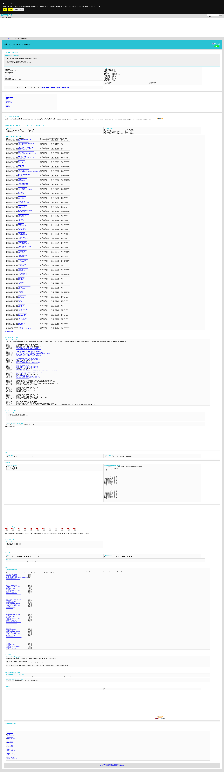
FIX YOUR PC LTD (21, 237)
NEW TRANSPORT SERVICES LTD (24, 246)
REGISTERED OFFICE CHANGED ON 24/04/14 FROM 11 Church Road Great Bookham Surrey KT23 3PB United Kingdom (37, 370)
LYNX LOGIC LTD (21, 317)
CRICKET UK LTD (21, 277)
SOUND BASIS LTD (21, 179)
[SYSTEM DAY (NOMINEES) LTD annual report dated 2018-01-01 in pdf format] (39, 529)
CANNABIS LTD (10, 753)
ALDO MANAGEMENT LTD (23, 259)
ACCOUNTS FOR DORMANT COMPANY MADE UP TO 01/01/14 (27, 367)
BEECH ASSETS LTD (22, 251)
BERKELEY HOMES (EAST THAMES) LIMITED (13, 586)
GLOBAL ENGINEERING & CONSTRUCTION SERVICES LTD (29, 171)
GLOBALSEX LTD (21, 292)
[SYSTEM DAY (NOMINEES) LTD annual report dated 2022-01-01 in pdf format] (76, 529)
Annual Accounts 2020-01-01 (64, 531)
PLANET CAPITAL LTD (22, 295)
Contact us (102, 765)
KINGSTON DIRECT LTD (22, 178)
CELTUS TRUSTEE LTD (45, 87)
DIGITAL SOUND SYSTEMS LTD (24, 174)
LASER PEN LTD (21, 269)
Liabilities (8, 98)
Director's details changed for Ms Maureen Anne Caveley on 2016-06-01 (28, 362)
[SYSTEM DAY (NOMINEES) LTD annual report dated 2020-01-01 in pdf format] (64, 529)
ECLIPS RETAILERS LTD (22, 188)
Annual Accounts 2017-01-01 (33, 531)
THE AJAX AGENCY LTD (22, 313)
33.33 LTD (20, 296)
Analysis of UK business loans (118, 765)
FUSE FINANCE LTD (21, 248)
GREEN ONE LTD (21, 230)
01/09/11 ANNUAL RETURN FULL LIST (22, 378)
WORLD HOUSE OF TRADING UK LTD (25, 189)
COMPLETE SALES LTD (22, 241)
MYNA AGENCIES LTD (22, 323)
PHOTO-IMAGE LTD (21, 266)
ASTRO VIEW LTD (21, 180)
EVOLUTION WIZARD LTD (22, 205)
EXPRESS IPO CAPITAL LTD (23, 142)
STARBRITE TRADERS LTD (23, 320)
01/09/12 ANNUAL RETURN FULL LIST (22, 375)
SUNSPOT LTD (21, 324)
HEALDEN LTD (20, 301)
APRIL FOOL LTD (21, 326)
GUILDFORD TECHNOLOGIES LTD (24, 286)
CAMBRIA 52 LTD (21, 220)
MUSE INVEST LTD (21, 161)
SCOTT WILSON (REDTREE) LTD (11, 578)
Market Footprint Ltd (111, 764)
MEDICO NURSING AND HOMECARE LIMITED (13, 579)
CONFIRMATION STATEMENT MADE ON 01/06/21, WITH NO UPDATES (28, 349)
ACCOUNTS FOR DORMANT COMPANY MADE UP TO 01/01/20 (27, 350)
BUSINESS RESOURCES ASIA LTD (13, 739)
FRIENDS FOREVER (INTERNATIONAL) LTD (26, 151)
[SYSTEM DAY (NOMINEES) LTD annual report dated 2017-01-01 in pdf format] (33, 529)
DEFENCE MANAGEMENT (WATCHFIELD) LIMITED (13, 590)
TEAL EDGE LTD (21, 224)
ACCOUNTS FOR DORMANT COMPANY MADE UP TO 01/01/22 (27, 348)
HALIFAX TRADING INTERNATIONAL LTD (25, 147)
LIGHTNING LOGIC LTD (22, 322)
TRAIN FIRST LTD (21, 304)
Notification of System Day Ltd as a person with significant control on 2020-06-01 (29, 352)
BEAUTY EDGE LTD (21, 160)
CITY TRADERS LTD (21, 265)
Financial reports (9, 103)
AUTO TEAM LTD (21, 152)
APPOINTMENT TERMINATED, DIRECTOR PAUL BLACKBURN (27, 363)
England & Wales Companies (10, 38)
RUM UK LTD (20, 283)
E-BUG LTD (20, 175)
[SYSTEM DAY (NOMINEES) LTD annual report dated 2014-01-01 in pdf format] (14, 529)
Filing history (8, 106)
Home (3, 38)
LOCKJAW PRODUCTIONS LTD (23, 202)
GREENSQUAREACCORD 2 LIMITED (11, 576)
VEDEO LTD (20, 284)
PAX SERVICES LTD (21, 229)
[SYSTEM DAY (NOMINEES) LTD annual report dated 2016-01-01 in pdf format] (27, 529)
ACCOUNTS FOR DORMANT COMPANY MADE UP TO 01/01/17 (27, 358)
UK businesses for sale (109, 765)
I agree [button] (5, 9)
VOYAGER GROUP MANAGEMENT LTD (25, 210)
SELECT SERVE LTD (22, 264)
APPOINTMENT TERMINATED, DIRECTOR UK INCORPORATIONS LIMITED (29, 372)
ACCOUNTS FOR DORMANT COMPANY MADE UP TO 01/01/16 (27, 364)
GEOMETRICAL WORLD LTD (23, 268)
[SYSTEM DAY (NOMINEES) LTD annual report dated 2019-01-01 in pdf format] (57, 529)
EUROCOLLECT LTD (21, 327)
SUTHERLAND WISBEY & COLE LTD (24, 148)
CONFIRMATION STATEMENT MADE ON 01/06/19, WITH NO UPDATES (28, 355)
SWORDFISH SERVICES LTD (23, 214)
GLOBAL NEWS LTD (21, 288)
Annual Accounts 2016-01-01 (27, 531)
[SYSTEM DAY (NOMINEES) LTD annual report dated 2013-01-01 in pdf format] (8, 529)
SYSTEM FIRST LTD (21, 162)
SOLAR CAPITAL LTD (22, 156)
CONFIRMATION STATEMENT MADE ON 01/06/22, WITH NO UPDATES (28, 347)
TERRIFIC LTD (20, 192)
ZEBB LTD (20, 306)
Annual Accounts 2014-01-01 (14, 531)
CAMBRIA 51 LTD (21, 223)
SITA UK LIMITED (8, 591)
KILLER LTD (20, 194)
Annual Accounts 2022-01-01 (76, 531)
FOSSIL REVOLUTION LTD (23, 183)
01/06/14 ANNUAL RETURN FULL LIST (22, 369)
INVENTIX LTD (20, 257)
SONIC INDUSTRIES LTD (22, 149)
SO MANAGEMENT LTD (22, 234)
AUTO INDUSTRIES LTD (22, 187)
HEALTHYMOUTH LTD (22, 196)
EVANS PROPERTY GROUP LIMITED (11, 574)
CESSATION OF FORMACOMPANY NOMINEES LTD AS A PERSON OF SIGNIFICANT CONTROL (33, 353)
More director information (9, 331)
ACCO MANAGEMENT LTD (23, 311)
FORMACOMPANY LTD (22, 319)
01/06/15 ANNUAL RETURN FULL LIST (22, 365)
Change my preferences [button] (18, 9)
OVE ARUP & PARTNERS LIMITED (11, 592)
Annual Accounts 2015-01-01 (20, 531)
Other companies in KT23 (9, 76)
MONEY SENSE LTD (21, 261)
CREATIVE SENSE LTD (22, 250)
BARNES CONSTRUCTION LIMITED (11, 585)
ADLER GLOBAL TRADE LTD (23, 273)
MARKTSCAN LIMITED (65, 87)
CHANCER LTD (21, 305)
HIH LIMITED (8, 587)
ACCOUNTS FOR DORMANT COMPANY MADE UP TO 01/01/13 (27, 371)
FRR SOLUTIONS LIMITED (23, 212)
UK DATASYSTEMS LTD (22, 260)
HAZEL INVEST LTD (21, 233)
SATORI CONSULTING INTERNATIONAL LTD (26, 143)
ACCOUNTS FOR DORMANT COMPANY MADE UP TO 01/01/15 (27, 366)
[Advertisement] (37, 28)
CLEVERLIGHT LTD (21, 197)
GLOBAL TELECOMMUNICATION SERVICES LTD (27, 153)
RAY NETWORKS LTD (22, 225)
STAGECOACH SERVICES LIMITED (11, 583)
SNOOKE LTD (20, 275)
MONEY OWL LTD (21, 167)
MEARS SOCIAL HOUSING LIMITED (11, 575)
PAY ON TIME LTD (21, 256)
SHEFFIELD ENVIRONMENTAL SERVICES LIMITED (13, 584)
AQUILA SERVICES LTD (22, 318)
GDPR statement (118, 764)
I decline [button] (10, 9)
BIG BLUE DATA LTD (21, 215)
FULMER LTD (20, 176)
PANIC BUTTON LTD (21, 282)
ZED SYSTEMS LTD (21, 239)
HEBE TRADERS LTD (22, 211)
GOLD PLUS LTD (21, 252)
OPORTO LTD (20, 310)
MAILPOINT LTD (21, 278)
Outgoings (8, 107)
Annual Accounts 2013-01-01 (8, 531)
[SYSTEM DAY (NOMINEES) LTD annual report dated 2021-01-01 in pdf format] (70, 529)
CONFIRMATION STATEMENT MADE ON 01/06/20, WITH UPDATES (28, 351)
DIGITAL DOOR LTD (21, 158)
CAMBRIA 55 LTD (21, 221)
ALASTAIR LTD (10, 737)
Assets (7, 105)
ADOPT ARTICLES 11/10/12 (21, 373)
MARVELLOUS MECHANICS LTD (24, 203)
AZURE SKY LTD (21, 166)
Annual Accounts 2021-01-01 (70, 531)
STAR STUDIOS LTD (21, 228)
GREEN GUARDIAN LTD (22, 242)
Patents (7, 99)
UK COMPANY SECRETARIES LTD (24, 328)
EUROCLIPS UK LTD (21, 302)
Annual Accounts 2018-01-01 (39, 531)
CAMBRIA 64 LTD (21, 216)
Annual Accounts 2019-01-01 (57, 531)
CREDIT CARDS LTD (21, 293)
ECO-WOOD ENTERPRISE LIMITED (24, 139)
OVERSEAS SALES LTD (22, 170)
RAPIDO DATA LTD (21, 315)
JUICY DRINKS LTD (21, 198)
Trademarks (8, 101)
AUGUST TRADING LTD (22, 255)
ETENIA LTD (20, 140)
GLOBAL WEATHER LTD (22, 274)
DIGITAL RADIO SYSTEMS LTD (23, 169)
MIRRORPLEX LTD (21, 201)
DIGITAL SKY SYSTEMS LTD (23, 185)
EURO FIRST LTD (21, 287)
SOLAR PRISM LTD (21, 270)
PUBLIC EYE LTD (21, 219)
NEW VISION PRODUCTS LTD (23, 243)
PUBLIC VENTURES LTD (22, 309)
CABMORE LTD (21, 297)
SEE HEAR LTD (21, 165)
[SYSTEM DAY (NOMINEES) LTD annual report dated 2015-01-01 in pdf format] (20, 529)
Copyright (105, 764)
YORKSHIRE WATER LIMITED (10, 588)
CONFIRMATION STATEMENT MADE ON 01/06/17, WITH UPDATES (28, 359)
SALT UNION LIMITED (9, 589)
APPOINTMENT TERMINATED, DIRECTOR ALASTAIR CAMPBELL (27, 376)
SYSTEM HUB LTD (21, 232)
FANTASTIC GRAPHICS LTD (23, 238)
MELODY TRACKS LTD (22, 207)
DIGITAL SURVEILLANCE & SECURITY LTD (26, 157)
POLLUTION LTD (21, 291)
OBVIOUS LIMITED (21, 144)
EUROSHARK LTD (21, 206)
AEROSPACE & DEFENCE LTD (23, 184)
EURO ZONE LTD (21, 247)
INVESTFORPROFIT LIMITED (55, 87)
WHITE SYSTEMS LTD (22, 314)
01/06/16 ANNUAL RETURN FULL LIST (22, 361)
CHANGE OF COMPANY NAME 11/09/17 (23, 357)
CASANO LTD (20, 300)
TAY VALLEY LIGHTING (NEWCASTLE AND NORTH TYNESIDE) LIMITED (17, 577)
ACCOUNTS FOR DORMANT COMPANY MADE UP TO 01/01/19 (27, 354)
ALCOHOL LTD (20, 279)
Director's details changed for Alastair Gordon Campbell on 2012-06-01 (28, 377)
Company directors (9, 97)
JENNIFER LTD (21, 193)
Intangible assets (9, 102)
